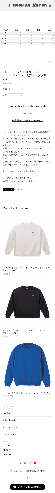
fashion (7, 413)
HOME (6, 445)
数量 (5, 95)
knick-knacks (9, 420)
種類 (5, 89)
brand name (9, 434)
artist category (11, 427)
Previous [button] (3, 38)
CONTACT (8, 455)
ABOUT (6, 450)
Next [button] (52, 38)
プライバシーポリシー (18, 471)
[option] (27, 38)
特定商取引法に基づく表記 (35, 471)
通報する (21, 190)
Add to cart (27, 113)
